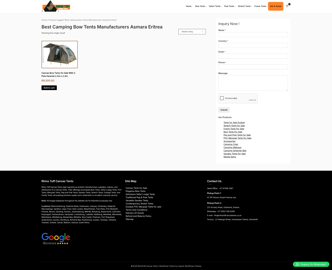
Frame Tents (260, 6)
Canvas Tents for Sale (136, 188)
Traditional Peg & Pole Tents (139, 197)
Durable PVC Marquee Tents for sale (143, 206)
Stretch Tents (244, 6)
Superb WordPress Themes (189, 266)
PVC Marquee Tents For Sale (237, 138)
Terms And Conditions (136, 210)
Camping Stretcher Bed (235, 150)
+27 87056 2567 (226, 188)
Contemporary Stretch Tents (139, 203)
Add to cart (49, 87)
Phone (222, 62)
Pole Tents (229, 6)
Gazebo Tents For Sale (235, 153)
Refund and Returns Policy (138, 216)
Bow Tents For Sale (233, 132)
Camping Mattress (232, 147)
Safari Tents (214, 6)
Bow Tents (200, 6)
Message (222, 73)
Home (188, 6)
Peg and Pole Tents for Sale (237, 135)
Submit (223, 110)
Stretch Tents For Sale (234, 125)
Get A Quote (275, 6)
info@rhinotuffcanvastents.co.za (227, 215)
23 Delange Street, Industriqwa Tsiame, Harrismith (236, 219)
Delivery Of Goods (135, 213)
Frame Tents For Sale (234, 128)
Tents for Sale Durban (234, 122)
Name (222, 30)
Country (223, 41)
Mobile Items (230, 156)
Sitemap (130, 219)
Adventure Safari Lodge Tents (140, 194)
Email (221, 51)
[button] (311, 264)
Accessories (229, 141)
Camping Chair (231, 144)
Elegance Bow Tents (135, 191)
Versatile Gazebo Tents (137, 200)
